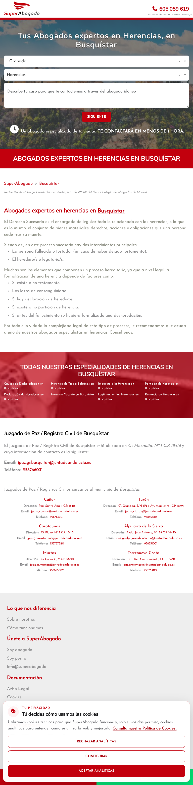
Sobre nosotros (21, 619)
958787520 (57, 543)
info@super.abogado (26, 667)
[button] (180, 61)
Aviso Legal (186, 14)
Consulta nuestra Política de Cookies (144, 728)
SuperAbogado (18, 183)
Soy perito (16, 658)
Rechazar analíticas (96, 741)
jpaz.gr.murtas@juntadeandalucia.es (54, 564)
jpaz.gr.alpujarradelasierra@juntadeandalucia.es (149, 538)
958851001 (150, 543)
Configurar (96, 756)
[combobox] (91, 61)
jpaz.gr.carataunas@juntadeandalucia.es (54, 538)
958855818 (150, 517)
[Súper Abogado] (21, 9)
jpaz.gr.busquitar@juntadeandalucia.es (54, 462)
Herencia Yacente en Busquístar (72, 394)
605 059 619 (173, 9)
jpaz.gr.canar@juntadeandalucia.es (54, 511)
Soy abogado (19, 650)
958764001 (151, 570)
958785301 (56, 517)
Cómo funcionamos (25, 628)
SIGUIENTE (96, 116)
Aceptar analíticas (96, 770)
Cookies (14, 697)
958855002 (57, 570)
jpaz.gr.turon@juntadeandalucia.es (148, 511)
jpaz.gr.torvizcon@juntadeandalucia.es (149, 564)
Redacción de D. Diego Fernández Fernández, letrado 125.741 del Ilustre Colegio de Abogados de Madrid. (75, 192)
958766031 (33, 470)
